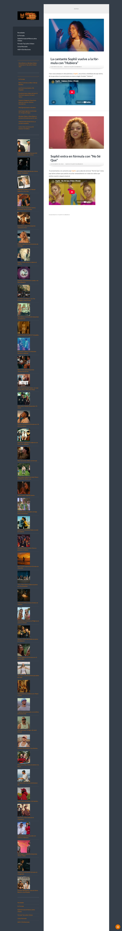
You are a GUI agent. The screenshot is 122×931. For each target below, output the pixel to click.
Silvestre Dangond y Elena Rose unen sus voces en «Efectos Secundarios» (27, 102)
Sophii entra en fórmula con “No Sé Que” (76, 158)
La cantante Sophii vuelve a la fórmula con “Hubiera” (75, 61)
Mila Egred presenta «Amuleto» (27, 107)
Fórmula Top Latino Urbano (26, 43)
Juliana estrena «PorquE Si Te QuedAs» (28, 335)
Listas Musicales (23, 46)
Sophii (76, 74)
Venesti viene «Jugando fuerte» (26, 495)
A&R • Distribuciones (24, 49)
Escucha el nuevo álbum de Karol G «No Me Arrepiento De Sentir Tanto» (28, 95)
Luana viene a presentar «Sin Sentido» (28, 801)
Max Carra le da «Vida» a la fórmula (27, 460)
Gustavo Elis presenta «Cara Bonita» (28, 748)
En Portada (21, 35)
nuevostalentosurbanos (73, 66)
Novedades (21, 33)
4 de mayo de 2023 (56, 66)
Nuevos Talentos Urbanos (61, 214)
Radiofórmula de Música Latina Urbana (27, 40)
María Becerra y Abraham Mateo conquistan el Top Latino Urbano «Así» (28, 64)
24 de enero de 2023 (57, 164)
